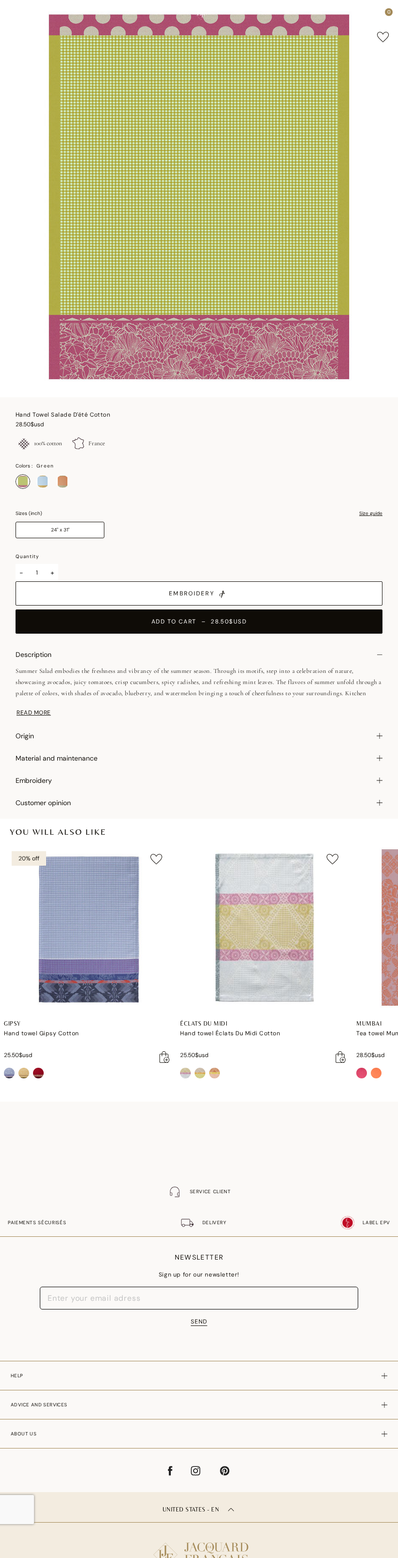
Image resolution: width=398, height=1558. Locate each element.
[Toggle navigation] (16, 14)
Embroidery (192, 593)
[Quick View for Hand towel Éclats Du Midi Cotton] (340, 1057)
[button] (371, 14)
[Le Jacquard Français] (199, 1546)
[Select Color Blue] (42, 481)
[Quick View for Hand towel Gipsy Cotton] (164, 1057)
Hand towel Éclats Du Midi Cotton (230, 1033)
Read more (34, 713)
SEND (199, 1321)
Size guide (370, 513)
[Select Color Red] (62, 481)
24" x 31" (60, 530)
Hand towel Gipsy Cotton (41, 1033)
